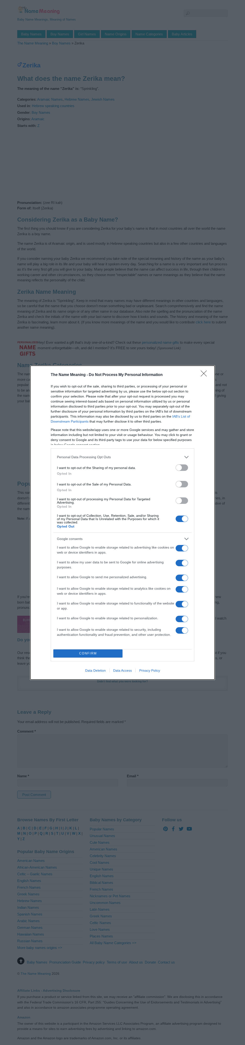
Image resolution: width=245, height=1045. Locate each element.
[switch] (182, 467)
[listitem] (122, 457)
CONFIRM (88, 653)
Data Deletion (95, 670)
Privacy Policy (149, 670)
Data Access (122, 670)
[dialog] (122, 523)
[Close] (205, 375)
